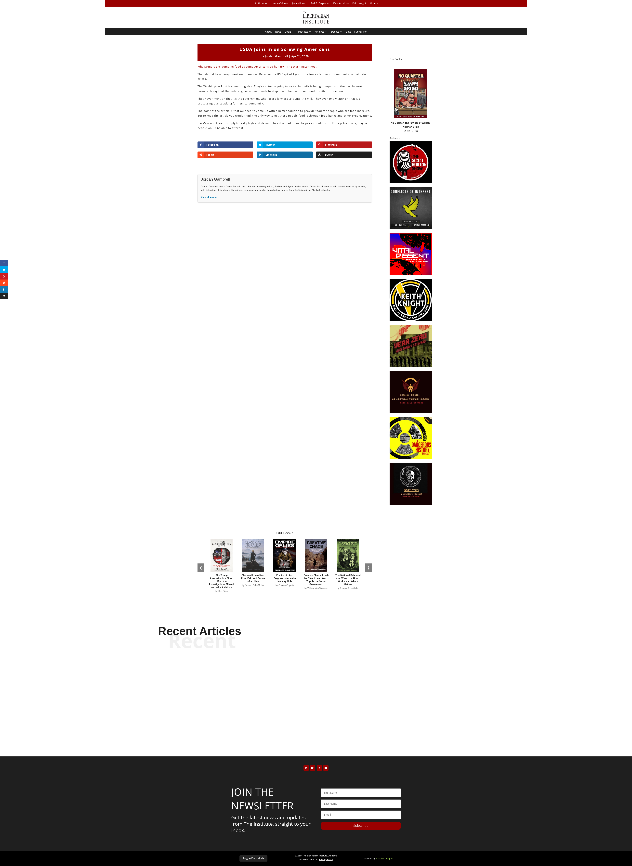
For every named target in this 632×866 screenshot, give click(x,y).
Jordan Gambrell (276, 56)
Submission (360, 32)
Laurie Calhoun (280, 3)
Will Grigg (412, 130)
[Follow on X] (306, 768)
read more (316, 678)
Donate (335, 32)
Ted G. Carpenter (320, 3)
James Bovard (299, 3)
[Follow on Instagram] (312, 768)
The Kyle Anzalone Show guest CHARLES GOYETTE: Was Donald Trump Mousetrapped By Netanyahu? (316, 721)
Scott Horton (261, 3)
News (278, 32)
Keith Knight (359, 3)
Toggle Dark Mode (253, 858)
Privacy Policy (326, 859)
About (268, 32)
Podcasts (303, 32)
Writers (374, 3)
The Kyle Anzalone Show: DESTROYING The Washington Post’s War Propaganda (316, 694)
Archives (319, 32)
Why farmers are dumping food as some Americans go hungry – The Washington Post (257, 66)
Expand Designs (384, 858)
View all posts (209, 197)
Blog (348, 32)
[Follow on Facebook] (319, 768)
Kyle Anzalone (341, 3)
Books (288, 32)
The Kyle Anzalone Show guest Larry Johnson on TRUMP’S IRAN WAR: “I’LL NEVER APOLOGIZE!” (316, 666)
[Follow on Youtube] (326, 768)
